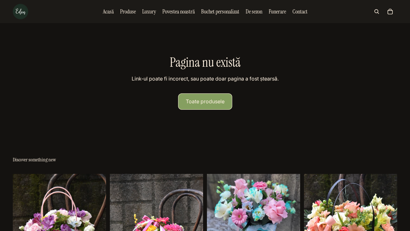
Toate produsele (205, 101)
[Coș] (390, 11)
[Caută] (377, 11)
